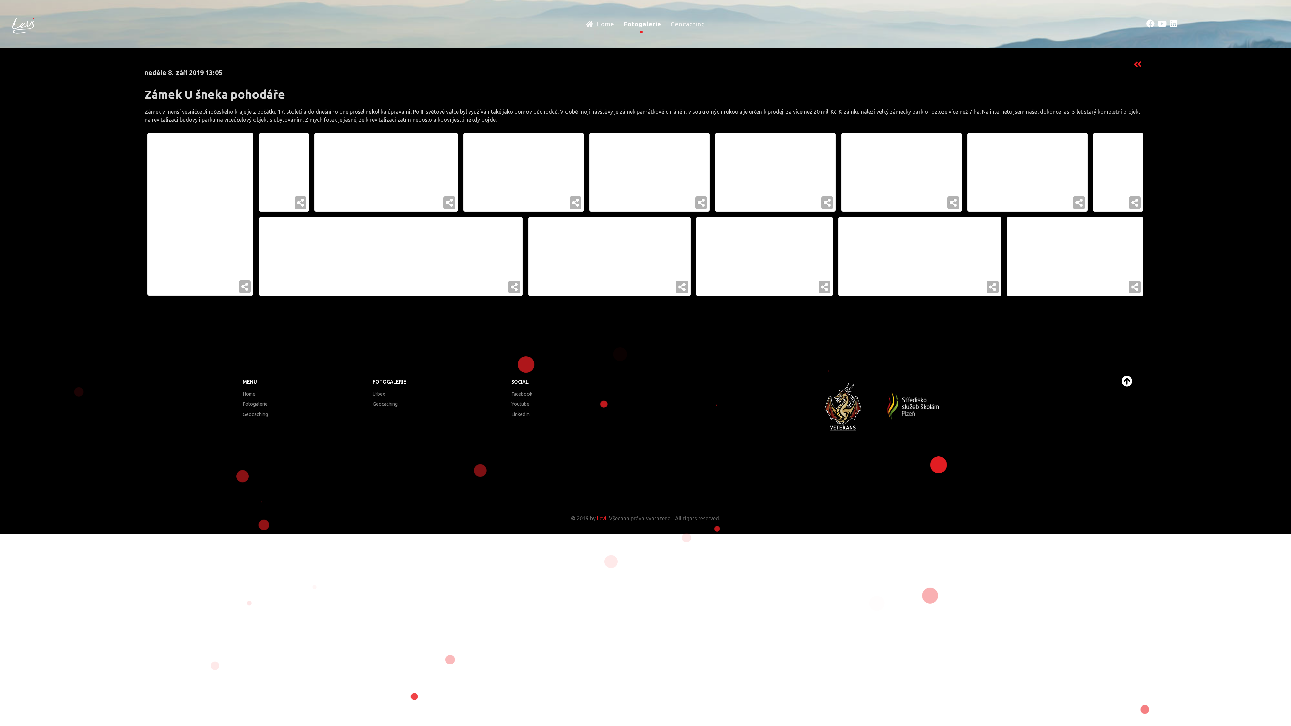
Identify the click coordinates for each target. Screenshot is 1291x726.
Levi (602, 518)
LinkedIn (520, 414)
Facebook (521, 394)
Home (249, 394)
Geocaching (255, 414)
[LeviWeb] (23, 23)
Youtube (520, 404)
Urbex (379, 394)
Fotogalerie (255, 404)
